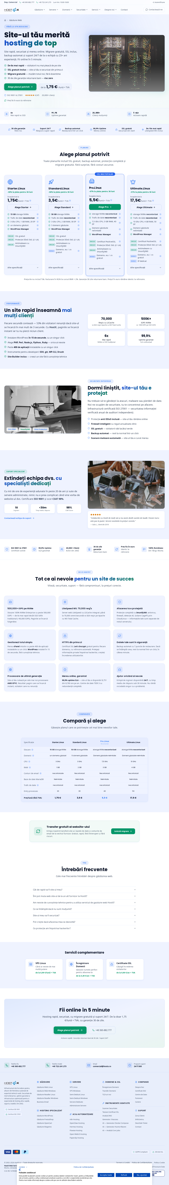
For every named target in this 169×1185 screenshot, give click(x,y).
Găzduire (39, 9)
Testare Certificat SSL (110, 1112)
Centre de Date (141, 1094)
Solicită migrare (121, 831)
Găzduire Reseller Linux (46, 1094)
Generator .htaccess (110, 1119)
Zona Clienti (139, 1115)
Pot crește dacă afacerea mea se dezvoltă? (54, 921)
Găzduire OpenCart (44, 1123)
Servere (52, 9)
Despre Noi (139, 1087)
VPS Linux (74, 1087)
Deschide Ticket (141, 1123)
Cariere (138, 1102)
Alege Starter (22, 207)
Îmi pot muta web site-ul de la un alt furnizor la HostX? (60, 896)
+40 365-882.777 (28, 2)
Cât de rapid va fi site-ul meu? (47, 889)
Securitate (80, 9)
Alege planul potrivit (19, 86)
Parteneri (138, 1098)
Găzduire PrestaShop (45, 1119)
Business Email (42, 1102)
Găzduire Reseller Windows (47, 1098)
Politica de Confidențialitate (84, 1167)
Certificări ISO (140, 1091)
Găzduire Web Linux (45, 1087)
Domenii (66, 9)
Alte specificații (15, 267)
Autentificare (160, 2)
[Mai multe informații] (38, 214)
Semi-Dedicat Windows (79, 1098)
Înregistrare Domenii (110, 1087)
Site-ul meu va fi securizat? (46, 915)
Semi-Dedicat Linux (77, 1094)
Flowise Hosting (76, 1130)
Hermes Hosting (76, 1127)
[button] (23, 1167)
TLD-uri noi (106, 1094)
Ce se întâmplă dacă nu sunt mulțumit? (52, 909)
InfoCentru (139, 1119)
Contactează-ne (156, 9)
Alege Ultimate (144, 207)
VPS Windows (75, 1091)
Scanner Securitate (109, 1108)
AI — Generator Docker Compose (115, 1123)
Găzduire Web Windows (46, 1091)
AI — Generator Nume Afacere (114, 1127)
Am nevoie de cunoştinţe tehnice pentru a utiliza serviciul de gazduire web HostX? (73, 902)
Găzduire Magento (44, 1127)
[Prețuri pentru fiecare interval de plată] (30, 201)
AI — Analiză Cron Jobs (111, 1130)
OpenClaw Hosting (77, 1123)
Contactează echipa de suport (17, 518)
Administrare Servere (78, 1105)
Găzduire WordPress (45, 1115)
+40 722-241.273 (45, 2)
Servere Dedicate (76, 1102)
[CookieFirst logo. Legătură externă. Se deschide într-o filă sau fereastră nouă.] (20, 1170)
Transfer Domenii (109, 1091)
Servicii (95, 9)
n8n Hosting (74, 1119)
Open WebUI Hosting (78, 1134)
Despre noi (109, 9)
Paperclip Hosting (77, 1138)
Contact (124, 9)
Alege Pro (103, 206)
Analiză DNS (107, 1115)
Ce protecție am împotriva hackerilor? (52, 928)
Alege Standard (63, 207)
